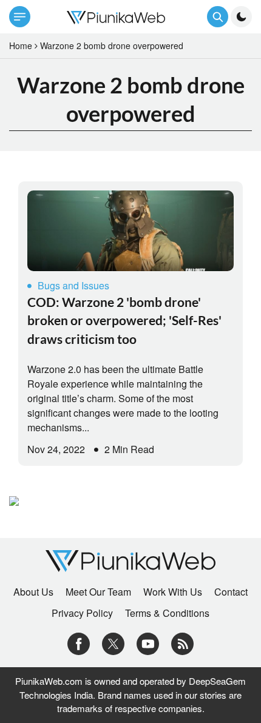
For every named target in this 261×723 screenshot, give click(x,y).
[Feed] (182, 643)
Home (20, 45)
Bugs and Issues (73, 285)
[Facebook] (78, 643)
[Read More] (130, 230)
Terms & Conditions (167, 613)
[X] (113, 643)
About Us (33, 592)
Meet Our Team (98, 592)
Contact (231, 592)
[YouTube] (148, 643)
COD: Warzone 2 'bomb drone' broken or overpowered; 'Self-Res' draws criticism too (124, 320)
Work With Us (172, 592)
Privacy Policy (82, 613)
